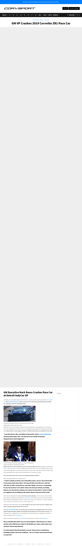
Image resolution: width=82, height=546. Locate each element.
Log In (65, 8)
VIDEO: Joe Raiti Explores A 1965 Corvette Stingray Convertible (68, 405)
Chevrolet (23, 518)
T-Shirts (49, 15)
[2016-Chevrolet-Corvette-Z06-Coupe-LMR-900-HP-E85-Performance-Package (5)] (59, 412)
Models (4, 15)
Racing (41, 19)
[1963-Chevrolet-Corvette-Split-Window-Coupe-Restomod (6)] (59, 418)
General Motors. (18, 515)
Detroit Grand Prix (45, 434)
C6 (28, 15)
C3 (17, 15)
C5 (24, 15)
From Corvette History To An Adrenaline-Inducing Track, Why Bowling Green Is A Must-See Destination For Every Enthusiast (68, 398)
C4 (20, 15)
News (44, 15)
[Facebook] (76, 15)
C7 (32, 15)
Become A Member (74, 8)
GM (10, 427)
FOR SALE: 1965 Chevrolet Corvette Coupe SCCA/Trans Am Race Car (69, 424)
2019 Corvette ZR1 (11, 509)
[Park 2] (59, 398)
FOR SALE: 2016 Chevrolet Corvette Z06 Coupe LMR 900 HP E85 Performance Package (69, 411)
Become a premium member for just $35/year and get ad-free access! (41, 2)
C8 (35, 15)
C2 (13, 15)
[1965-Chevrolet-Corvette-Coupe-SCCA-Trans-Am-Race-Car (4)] (59, 424)
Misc (40, 15)
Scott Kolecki (36, 19)
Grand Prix (44, 518)
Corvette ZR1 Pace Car (14, 401)
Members (55, 15)
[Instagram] (77, 15)
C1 (9, 15)
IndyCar (27, 400)
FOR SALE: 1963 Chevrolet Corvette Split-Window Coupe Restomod (69, 417)
